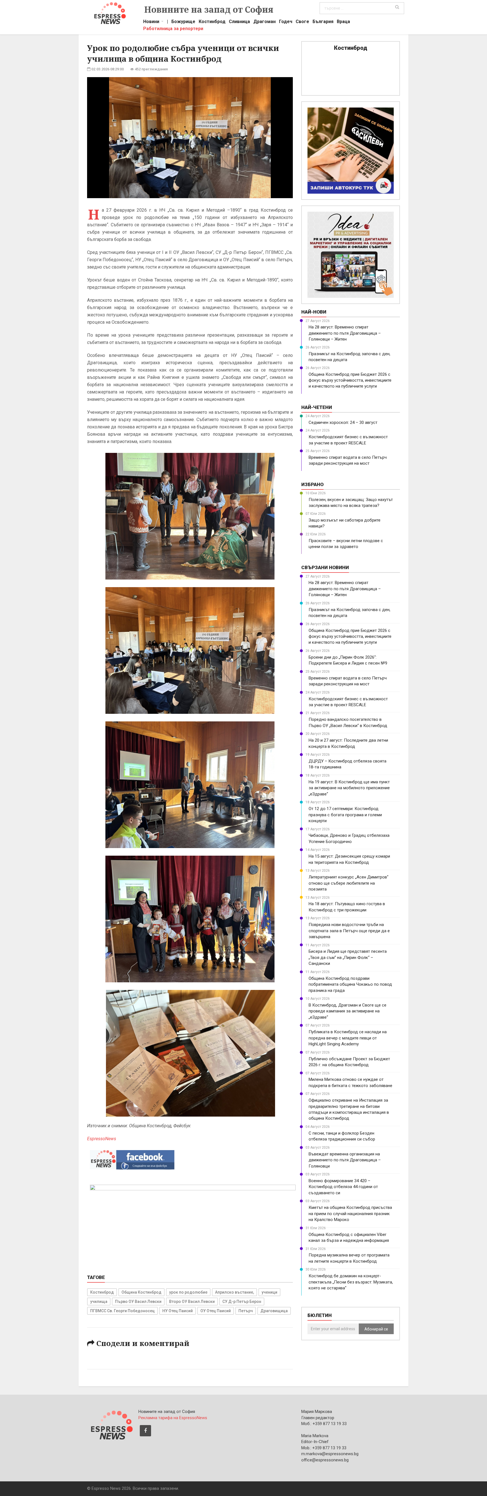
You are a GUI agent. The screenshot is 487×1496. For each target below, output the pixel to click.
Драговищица (274, 1311)
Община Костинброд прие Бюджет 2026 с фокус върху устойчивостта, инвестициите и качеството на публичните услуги (350, 380)
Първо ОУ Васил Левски (138, 1301)
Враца (343, 22)
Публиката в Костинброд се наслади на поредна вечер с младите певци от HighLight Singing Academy (348, 1037)
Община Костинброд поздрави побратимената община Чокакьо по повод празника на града (350, 984)
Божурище (183, 22)
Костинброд (212, 22)
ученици (269, 1292)
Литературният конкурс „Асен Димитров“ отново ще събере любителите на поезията (348, 883)
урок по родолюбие (188, 1292)
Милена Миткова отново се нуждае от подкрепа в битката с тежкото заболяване (350, 1082)
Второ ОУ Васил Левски (192, 1301)
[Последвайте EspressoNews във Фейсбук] (132, 1158)
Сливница (239, 22)
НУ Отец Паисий (177, 1311)
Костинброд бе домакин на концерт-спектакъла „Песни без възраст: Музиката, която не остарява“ (351, 1282)
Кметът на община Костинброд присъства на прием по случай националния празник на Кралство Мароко (350, 1213)
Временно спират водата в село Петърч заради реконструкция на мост (348, 460)
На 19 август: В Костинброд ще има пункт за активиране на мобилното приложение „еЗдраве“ (349, 788)
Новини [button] (151, 22)
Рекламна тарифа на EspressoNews (172, 1417)
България (323, 22)
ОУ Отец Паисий (215, 1311)
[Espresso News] (111, 1424)
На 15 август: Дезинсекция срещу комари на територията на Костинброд (349, 859)
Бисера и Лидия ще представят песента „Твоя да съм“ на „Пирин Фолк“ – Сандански (348, 957)
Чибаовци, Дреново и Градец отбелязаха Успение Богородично (349, 838)
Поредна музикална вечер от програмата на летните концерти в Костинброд (349, 1258)
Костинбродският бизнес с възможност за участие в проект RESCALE (348, 439)
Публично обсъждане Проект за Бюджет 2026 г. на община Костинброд (349, 1061)
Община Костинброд (141, 1292)
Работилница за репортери (173, 29)
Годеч (285, 22)
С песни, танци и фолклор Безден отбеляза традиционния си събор (342, 1136)
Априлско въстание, (234, 1292)
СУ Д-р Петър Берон (241, 1301)
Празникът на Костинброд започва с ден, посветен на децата (349, 356)
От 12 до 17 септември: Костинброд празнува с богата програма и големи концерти (345, 814)
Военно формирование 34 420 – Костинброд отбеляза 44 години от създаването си (343, 1186)
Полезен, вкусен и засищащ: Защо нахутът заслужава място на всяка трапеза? (351, 502)
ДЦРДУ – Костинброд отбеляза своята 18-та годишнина (347, 764)
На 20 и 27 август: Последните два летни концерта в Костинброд (348, 743)
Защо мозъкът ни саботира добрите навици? (344, 523)
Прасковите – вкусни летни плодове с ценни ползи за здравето (346, 543)
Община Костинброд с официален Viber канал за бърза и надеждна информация (349, 1237)
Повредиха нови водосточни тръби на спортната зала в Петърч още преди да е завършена (349, 930)
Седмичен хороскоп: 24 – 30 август (343, 422)
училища (98, 1301)
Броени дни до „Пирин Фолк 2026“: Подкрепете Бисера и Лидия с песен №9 (348, 660)
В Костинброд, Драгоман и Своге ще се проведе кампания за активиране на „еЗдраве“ (347, 1011)
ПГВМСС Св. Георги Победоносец (122, 1311)
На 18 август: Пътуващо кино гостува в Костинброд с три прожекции (347, 906)
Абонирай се (376, 1329)
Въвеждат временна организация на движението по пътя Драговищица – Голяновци (345, 1160)
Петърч (245, 1311)
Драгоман (264, 22)
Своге (302, 22)
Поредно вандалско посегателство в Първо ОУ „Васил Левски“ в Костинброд (348, 722)
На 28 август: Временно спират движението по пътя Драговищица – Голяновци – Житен (345, 333)
